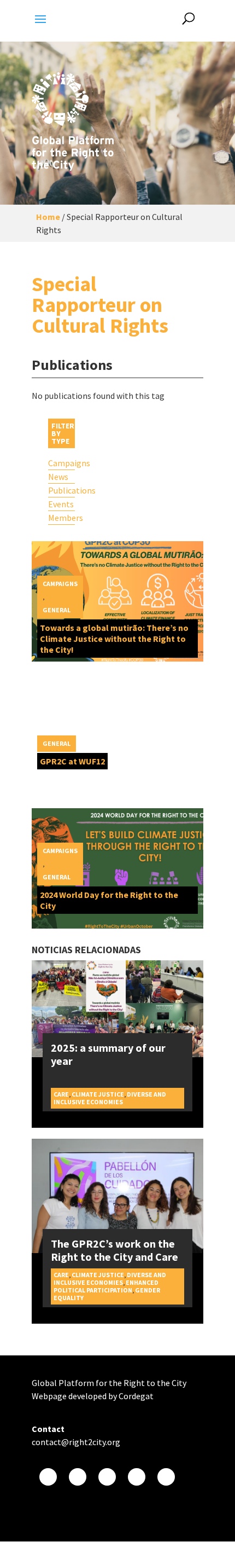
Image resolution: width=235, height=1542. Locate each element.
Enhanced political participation (106, 1286)
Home (48, 216)
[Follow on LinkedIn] (166, 1477)
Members (61, 517)
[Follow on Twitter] (77, 1477)
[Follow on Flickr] (136, 1477)
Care (61, 1094)
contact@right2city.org (76, 1441)
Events (61, 503)
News (58, 476)
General (56, 610)
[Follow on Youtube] (107, 1477)
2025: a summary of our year (108, 1054)
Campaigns (61, 462)
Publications (61, 490)
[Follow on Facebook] (48, 1477)
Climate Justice (98, 1094)
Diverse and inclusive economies (110, 1098)
